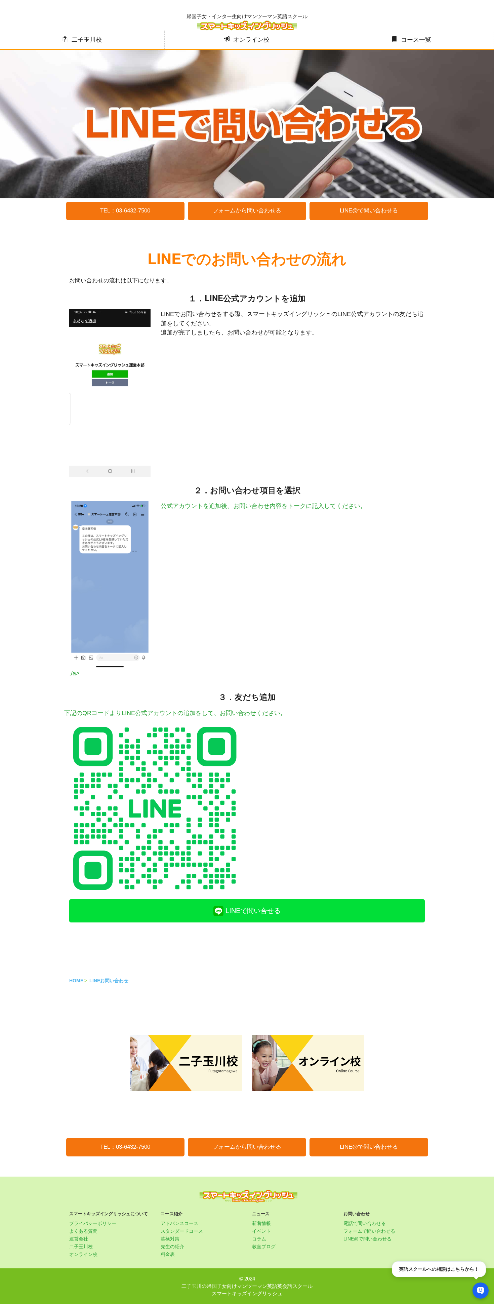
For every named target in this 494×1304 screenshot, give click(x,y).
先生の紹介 (172, 1246)
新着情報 (261, 1223)
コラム (259, 1238)
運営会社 (78, 1238)
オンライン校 (251, 39)
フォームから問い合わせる (247, 210)
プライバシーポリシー (92, 1223)
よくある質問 (83, 1231)
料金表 (168, 1254)
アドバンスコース (179, 1223)
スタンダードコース (182, 1231)
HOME (76, 980)
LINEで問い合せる (252, 910)
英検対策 (170, 1238)
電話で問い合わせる (364, 1223)
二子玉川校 (87, 39)
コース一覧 (416, 39)
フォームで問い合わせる (369, 1231)
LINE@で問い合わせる (369, 210)
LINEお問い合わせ (108, 980)
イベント (261, 1231)
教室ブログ (264, 1246)
